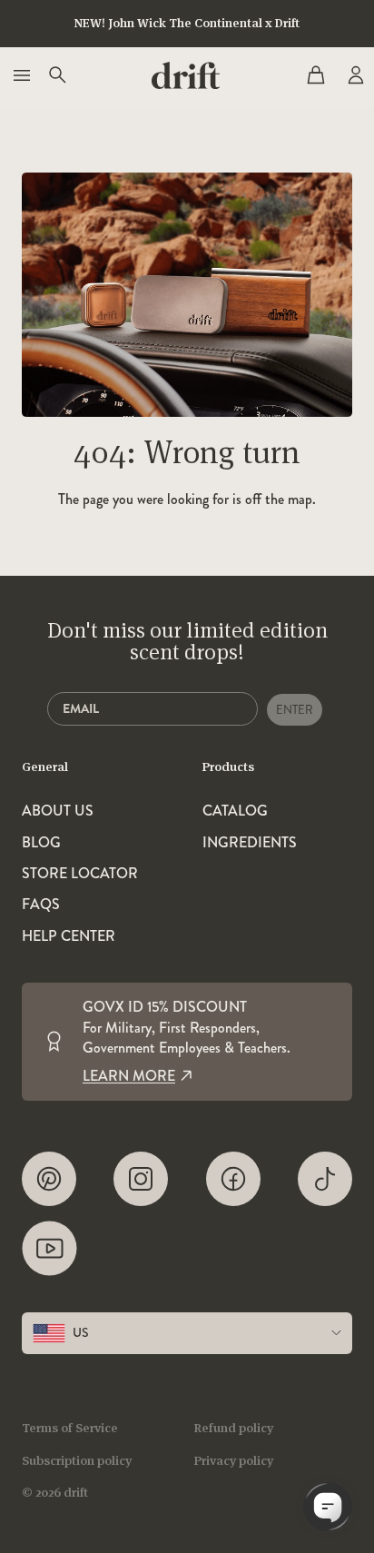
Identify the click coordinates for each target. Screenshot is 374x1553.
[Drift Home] (186, 75)
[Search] (56, 75)
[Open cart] (316, 75)
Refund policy (233, 1427)
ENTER (294, 709)
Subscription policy (77, 1460)
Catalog (235, 811)
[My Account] (354, 75)
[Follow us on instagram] (140, 1179)
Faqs (41, 905)
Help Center (68, 936)
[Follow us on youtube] (49, 1248)
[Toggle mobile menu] (20, 75)
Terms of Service (70, 1427)
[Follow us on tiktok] (325, 1179)
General (45, 766)
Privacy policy (233, 1460)
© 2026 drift (55, 1492)
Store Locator (80, 874)
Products (228, 766)
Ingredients (249, 843)
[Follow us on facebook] (233, 1179)
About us (58, 811)
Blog (41, 843)
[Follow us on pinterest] (49, 1179)
